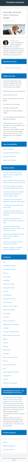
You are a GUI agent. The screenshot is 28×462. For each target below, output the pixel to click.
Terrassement (6, 375)
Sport (4, 368)
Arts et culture (6, 277)
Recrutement (6, 350)
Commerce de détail (8, 284)
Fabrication (6, 317)
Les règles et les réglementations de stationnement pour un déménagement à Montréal (13, 213)
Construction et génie (9, 288)
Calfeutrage (6, 280)
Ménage (5, 339)
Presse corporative (8, 149)
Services (5, 361)
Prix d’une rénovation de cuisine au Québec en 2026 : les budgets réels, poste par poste (12, 175)
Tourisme (5, 379)
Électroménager (7, 302)
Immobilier (6, 328)
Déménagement (7, 295)
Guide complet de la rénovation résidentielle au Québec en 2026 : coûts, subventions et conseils (14, 228)
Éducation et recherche (9, 299)
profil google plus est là (15, 55)
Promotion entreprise (15, 2)
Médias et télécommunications (11, 335)
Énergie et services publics (10, 306)
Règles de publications (9, 446)
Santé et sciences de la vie (10, 357)
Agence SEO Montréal (16, 458)
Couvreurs (5, 291)
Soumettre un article (8, 449)
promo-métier (12, 127)
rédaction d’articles (17, 123)
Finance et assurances (9, 320)
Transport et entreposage (10, 383)
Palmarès (5, 346)
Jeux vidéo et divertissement (11, 331)
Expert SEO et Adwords (9, 156)
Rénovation (6, 353)
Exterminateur (6, 313)
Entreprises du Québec (9, 309)
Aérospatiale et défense (9, 266)
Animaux (5, 273)
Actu (4, 262)
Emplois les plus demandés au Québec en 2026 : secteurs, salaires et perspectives (13, 236)
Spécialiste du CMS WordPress (11, 153)
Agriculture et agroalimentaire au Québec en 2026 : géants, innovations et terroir (14, 220)
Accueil (5, 442)
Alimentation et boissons (9, 269)
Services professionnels (9, 364)
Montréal (5, 342)
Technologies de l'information (11, 372)
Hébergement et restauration (11, 324)
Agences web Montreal (9, 160)
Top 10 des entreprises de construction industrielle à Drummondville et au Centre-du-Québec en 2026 (13, 194)
